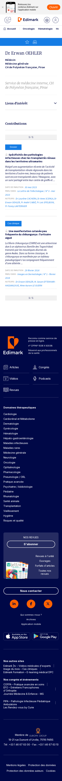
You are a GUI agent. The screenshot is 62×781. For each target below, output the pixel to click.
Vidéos (13, 378)
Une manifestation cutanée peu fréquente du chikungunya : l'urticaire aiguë (28, 234)
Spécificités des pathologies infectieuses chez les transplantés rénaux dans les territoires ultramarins (30, 158)
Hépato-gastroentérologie (18, 438)
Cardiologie (10, 414)
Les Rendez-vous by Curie (18, 707)
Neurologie (9, 457)
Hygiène (8, 515)
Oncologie (29, 28)
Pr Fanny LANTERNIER (16, 206)
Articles (14, 367)
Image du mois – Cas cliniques (20, 668)
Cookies (50, 770)
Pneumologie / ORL (14, 476)
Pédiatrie (8, 491)
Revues (14, 390)
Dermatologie (11, 423)
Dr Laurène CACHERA (26, 198)
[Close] (3, 7)
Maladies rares (11, 447)
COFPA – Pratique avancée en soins (23, 684)
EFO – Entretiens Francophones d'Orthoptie (21, 689)
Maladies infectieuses (15, 443)
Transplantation (12, 505)
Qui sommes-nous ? (31, 614)
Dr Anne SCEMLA (45, 198)
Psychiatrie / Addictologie (18, 486)
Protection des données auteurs (25, 770)
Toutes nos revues (44, 572)
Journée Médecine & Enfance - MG (23, 693)
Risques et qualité (13, 520)
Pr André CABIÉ (28, 202)
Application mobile (31, 624)
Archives (31, 619)
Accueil (11, 28)
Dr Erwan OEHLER (24, 281)
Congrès (44, 367)
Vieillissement (11, 510)
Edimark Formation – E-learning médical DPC (28, 672)
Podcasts (45, 378)
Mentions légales (16, 765)
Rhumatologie (11, 496)
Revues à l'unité (45, 556)
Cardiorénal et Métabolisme (19, 418)
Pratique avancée (13, 481)
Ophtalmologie (11, 467)
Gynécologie (10, 428)
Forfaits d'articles (45, 565)
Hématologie (45, 28)
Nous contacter (31, 591)
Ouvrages (44, 560)
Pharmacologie (11, 472)
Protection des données (42, 765)
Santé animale (11, 501)
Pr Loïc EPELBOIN (45, 202)
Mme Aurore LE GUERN (31, 285)
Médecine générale (14, 452)
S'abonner (31, 544)
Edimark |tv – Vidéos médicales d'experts (27, 665)
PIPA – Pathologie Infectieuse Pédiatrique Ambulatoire (26, 703)
